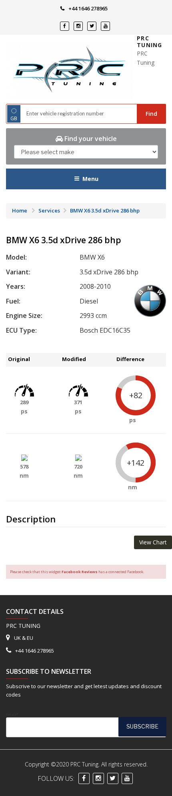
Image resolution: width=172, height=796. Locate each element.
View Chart (153, 542)
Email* (12, 714)
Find (151, 113)
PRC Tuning (149, 41)
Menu (90, 179)
